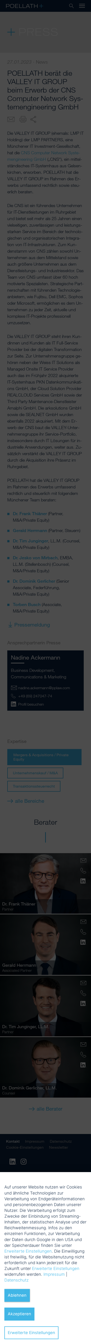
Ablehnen (17, 1295)
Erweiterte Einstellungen (28, 1251)
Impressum (54, 1274)
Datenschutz (16, 1280)
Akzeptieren (19, 1313)
